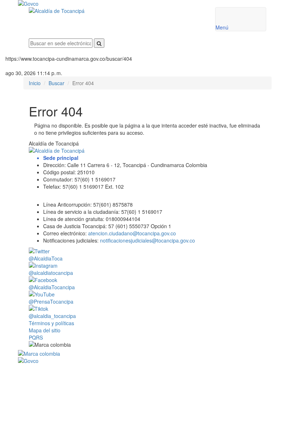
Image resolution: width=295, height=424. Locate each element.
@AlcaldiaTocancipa (52, 287)
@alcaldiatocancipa (51, 272)
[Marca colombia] (147, 353)
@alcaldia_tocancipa (52, 315)
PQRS (36, 337)
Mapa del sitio (44, 330)
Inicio (35, 83)
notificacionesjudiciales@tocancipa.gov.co (147, 240)
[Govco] (126, 3)
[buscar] (99, 43)
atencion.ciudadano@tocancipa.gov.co (132, 233)
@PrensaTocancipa (51, 301)
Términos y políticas (51, 323)
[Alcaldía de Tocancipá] (116, 10)
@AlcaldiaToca (46, 258)
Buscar (56, 83)
